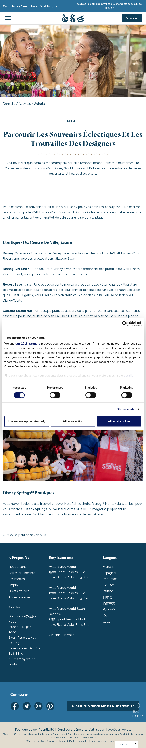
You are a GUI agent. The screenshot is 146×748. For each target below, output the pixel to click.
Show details (125, 409)
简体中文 (109, 603)
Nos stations (17, 567)
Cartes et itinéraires (22, 573)
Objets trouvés (19, 591)
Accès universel (19, 597)
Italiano (108, 591)
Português (110, 579)
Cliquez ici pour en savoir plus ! (25, 535)
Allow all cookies (119, 421)
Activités (25, 104)
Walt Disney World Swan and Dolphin (31, 6)
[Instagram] (38, 706)
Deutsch (109, 585)
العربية (107, 621)
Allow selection (73, 421)
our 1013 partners (27, 343)
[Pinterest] (50, 706)
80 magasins (97, 509)
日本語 (107, 597)
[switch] (55, 395)
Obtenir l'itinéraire (61, 635)
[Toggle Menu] (8, 18)
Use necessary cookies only (26, 421)
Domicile (9, 104)
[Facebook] (14, 706)
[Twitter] (26, 706)
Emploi (13, 585)
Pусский (109, 609)
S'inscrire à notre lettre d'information (103, 706)
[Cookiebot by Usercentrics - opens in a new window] (125, 324)
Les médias (17, 579)
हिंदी (105, 615)
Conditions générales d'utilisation (81, 729)
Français (108, 567)
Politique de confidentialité (34, 729)
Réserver (132, 18)
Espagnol (109, 573)
